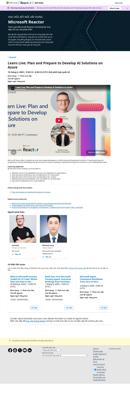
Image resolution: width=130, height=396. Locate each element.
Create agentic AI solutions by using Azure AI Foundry (32, 205)
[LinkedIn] (30, 350)
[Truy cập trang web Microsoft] (12, 2)
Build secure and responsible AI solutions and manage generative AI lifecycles (41, 203)
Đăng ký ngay (114, 8)
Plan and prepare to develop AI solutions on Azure (31, 192)
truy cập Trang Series (35, 321)
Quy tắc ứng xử (99, 364)
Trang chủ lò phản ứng (77, 268)
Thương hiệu (98, 351)
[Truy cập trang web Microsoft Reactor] (26, 2)
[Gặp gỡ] (15, 350)
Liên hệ (96, 349)
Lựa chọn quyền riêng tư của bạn (101, 369)
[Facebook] (10, 350)
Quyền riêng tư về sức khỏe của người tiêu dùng (99, 377)
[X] (20, 350)
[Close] (127, 8)
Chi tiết (34, 308)
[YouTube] (25, 350)
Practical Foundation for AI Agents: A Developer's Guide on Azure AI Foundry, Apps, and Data (47, 207)
